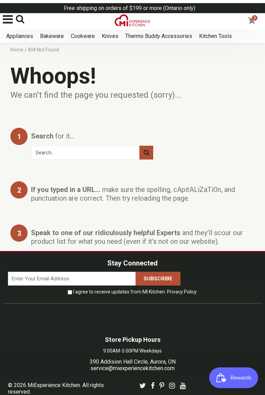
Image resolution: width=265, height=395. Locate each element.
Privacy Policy (182, 292)
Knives (110, 36)
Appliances (19, 36)
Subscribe (158, 279)
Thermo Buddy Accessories (158, 36)
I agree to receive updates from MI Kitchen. (135, 292)
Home (16, 49)
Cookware (83, 36)
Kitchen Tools (215, 36)
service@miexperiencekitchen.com (132, 368)
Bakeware (52, 36)
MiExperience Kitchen (54, 385)
